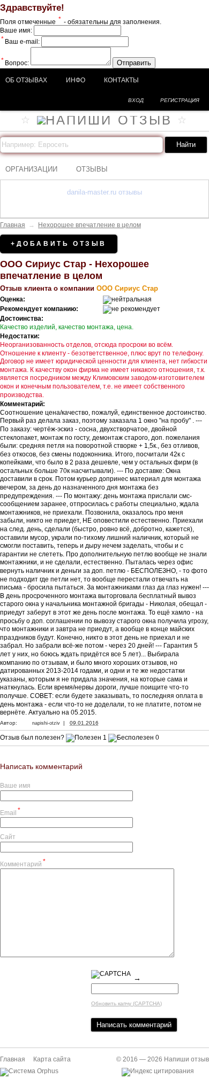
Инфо (75, 80)
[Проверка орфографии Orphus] (29, 1071)
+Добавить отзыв (59, 243)
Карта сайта (52, 1059)
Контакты (121, 80)
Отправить (134, 63)
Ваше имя (15, 785)
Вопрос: (15, 63)
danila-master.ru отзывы (104, 192)
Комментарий (23, 863)
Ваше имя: (16, 30)
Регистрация (179, 100)
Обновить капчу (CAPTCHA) (126, 1003)
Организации (31, 169)
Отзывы (92, 169)
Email (10, 811)
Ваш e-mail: (20, 41)
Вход (136, 100)
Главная (12, 225)
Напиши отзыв (186, 1059)
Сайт (8, 837)
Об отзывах (26, 80)
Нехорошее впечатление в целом (89, 225)
